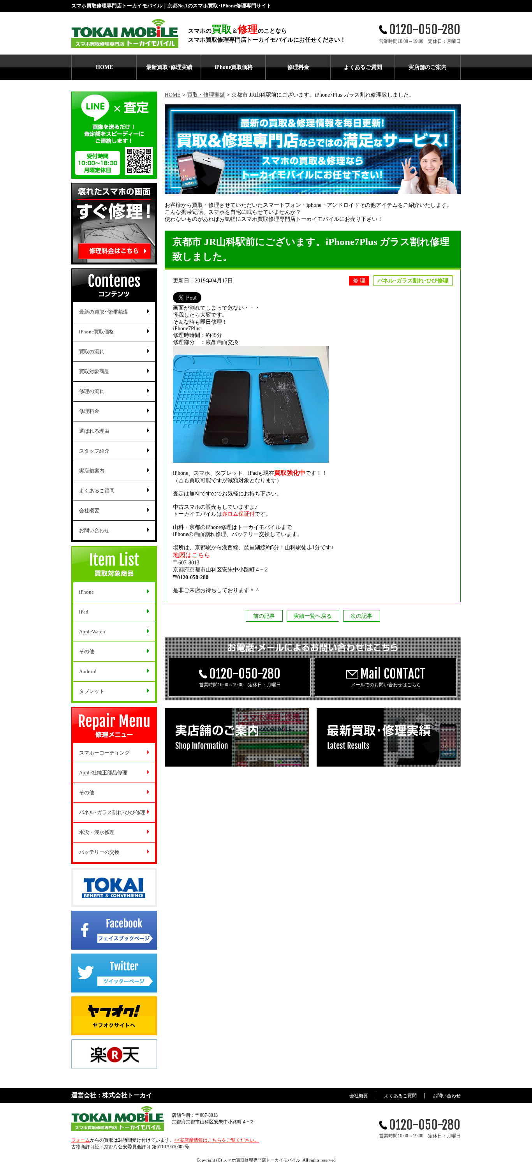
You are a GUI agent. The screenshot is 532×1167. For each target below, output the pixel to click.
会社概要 (89, 510)
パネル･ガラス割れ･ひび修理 (112, 812)
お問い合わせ (94, 530)
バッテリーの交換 (99, 852)
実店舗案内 (91, 471)
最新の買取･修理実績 (103, 312)
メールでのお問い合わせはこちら (388, 677)
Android (88, 671)
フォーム (80, 1140)
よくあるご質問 (363, 67)
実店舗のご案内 (428, 67)
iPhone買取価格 (234, 67)
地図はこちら (191, 555)
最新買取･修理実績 (169, 67)
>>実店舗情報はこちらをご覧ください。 (216, 1140)
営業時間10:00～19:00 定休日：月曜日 (240, 677)
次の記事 (361, 616)
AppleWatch (92, 632)
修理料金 (298, 67)
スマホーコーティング (104, 753)
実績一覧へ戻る (313, 616)
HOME (104, 67)
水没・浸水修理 (97, 832)
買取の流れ (91, 351)
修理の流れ (91, 391)
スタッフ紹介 (94, 451)
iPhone (86, 592)
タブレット (91, 691)
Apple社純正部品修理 (103, 773)
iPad (83, 612)
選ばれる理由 (94, 431)
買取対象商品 (94, 371)
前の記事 (264, 616)
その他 (86, 651)
